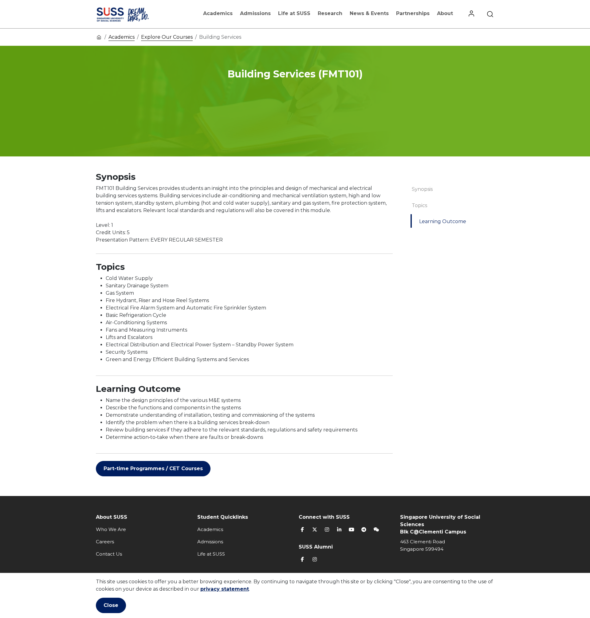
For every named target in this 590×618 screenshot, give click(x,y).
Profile (471, 14)
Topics (419, 205)
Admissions (255, 13)
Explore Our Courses (167, 37)
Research (330, 13)
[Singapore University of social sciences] (133, 14)
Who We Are (111, 529)
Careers (105, 542)
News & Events (369, 13)
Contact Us (109, 554)
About (445, 13)
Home (99, 37)
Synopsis (422, 189)
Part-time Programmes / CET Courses (153, 468)
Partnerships (413, 13)
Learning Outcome (442, 221)
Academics (218, 13)
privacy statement (224, 589)
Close (111, 605)
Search (490, 14)
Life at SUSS (294, 13)
